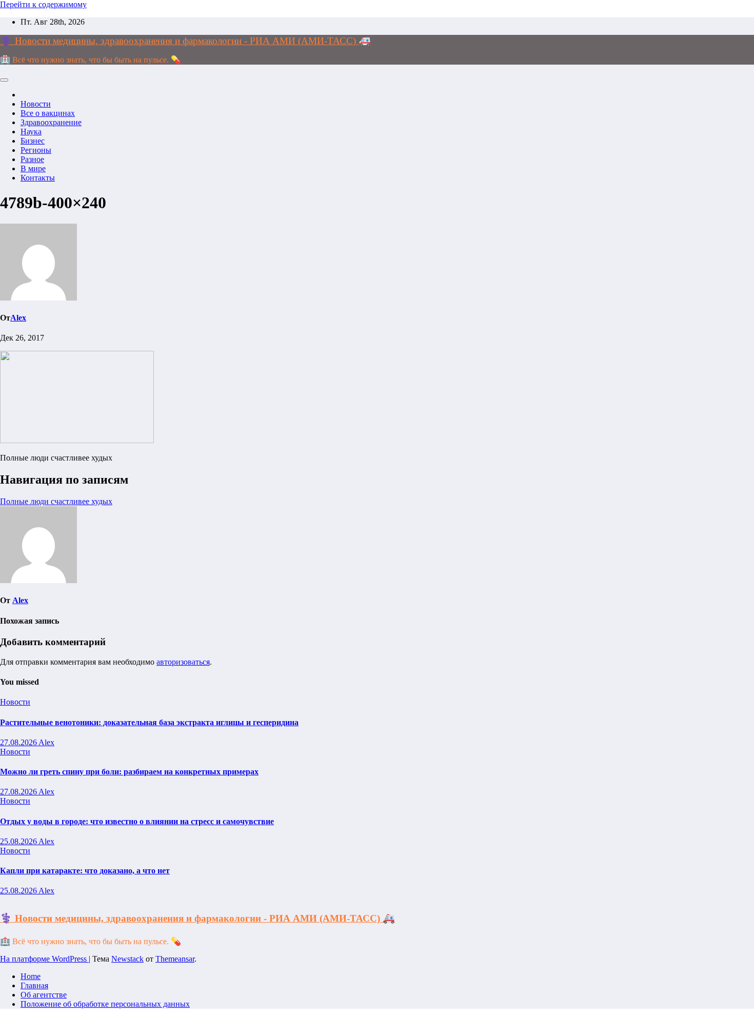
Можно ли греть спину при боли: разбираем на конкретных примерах (129, 771)
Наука (31, 131)
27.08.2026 (19, 742)
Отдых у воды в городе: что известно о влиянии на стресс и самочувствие (137, 821)
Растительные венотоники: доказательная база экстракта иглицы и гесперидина (149, 722)
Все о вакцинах (48, 113)
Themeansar (174, 958)
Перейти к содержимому (43, 4)
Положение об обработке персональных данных (105, 1004)
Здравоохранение (51, 122)
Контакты (38, 177)
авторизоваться (183, 661)
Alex (18, 317)
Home (31, 976)
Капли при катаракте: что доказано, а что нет (85, 870)
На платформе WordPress (44, 958)
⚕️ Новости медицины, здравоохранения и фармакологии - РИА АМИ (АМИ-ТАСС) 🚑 (185, 40)
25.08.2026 (19, 841)
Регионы (36, 150)
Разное (32, 159)
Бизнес (33, 140)
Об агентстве (44, 994)
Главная (34, 985)
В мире (33, 168)
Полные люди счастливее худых (56, 501)
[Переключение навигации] (4, 80)
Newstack (127, 958)
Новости (36, 103)
